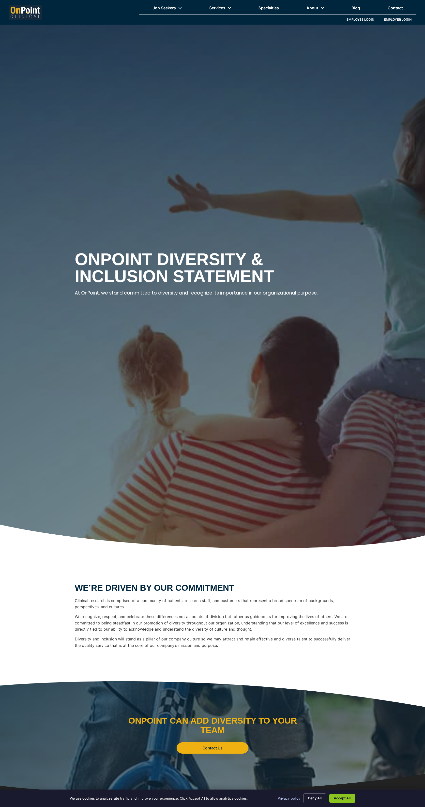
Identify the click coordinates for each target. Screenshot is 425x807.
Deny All (315, 798)
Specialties (275, 9)
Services (227, 9)
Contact (402, 9)
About (322, 9)
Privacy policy (289, 798)
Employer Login (400, 20)
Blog (359, 9)
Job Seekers (174, 9)
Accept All (342, 798)
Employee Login (363, 20)
